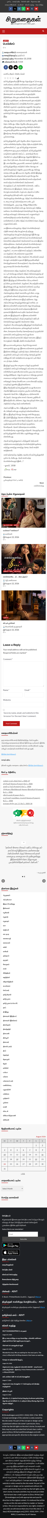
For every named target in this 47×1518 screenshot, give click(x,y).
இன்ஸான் (6, 908)
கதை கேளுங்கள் (7, 1265)
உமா (4, 925)
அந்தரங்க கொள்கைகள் (10, 1284)
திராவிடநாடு (7, 1046)
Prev (3, 881)
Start (22, 876)
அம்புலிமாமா (7, 900)
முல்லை (5, 1102)
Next (44, 881)
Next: (39, 484)
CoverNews (20, 1514)
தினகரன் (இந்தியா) (10, 1016)
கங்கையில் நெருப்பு (16, 1360)
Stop (24, 876)
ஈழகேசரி (6, 913)
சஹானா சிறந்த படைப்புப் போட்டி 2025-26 (17, 803)
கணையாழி (7, 938)
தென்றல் (6, 1055)
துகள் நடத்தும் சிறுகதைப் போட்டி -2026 (17, 786)
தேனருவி (6, 1059)
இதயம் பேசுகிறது (9, 904)
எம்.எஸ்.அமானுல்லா (23, 1377)
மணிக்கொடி (7, 1085)
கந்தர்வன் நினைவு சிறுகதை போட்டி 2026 (18, 784)
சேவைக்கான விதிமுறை (10, 1279)
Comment (8, 659)
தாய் (4, 1007)
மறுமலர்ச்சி (7, 1090)
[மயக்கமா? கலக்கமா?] (23, 513)
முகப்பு (9, 1)
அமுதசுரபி (6, 895)
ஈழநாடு (5, 917)
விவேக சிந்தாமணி (9, 1115)
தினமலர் (6, 1042)
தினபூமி (6, 1038)
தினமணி (6, 1033)
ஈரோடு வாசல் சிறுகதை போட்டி (14, 795)
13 (23, 1155)
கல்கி (5, 947)
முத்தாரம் (6, 1098)
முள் (11, 1391)
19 (17, 1159)
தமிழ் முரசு (6, 999)
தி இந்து (6, 1012)
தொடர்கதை (17, 571)
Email (27, 690)
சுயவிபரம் (21, 5)
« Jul (23, 1174)
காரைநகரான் (22, 52)
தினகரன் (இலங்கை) (10, 1020)
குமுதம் (5, 960)
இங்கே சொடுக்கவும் (8, 754)
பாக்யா (5, 1072)
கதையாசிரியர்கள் (10, 5)
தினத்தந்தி (7, 1029)
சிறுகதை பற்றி (35, 1)
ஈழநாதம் (6, 921)
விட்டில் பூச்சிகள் (9, 623)
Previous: (13, 478)
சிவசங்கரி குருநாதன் (13, 626)
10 (5, 1155)
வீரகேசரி (6, 1120)
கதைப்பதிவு (16, 1)
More (37, 1297)
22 (36, 1159)
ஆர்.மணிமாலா (11, 580)
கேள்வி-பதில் (25, 1)
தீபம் (4, 1051)
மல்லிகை (6, 1094)
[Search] (43, 31)
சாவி (4, 969)
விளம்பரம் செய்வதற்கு (9, 1274)
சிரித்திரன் (6, 973)
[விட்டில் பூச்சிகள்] (23, 605)
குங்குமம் (6, 956)
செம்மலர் (6, 990)
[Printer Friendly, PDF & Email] (10, 469)
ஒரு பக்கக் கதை (8, 525)
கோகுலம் (6, 964)
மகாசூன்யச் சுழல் (17, 1345)
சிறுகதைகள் (23, 19)
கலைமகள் (6, 943)
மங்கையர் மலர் (8, 1081)
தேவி (11, 571)
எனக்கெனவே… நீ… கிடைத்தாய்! (15, 577)
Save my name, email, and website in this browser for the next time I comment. (21, 714)
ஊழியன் (6, 930)
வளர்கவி (8, 534)
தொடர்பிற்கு (39, 5)
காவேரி (5, 951)
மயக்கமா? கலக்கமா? (11, 530)
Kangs (5, 1360)
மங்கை (5, 1077)
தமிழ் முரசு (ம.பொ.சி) (10, 1003)
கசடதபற (6, 934)
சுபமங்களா (6, 986)
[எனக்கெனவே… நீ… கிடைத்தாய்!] (23, 559)
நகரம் (25, 1331)
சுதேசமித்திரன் (8, 982)
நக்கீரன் (6, 1068)
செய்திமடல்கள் (7, 1270)
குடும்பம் (6, 40)
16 (42, 1155)
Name (6, 690)
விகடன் (5, 1111)
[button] (3, 31)
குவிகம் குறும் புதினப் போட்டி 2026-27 (16, 781)
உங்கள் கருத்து (29, 5)
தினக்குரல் (6, 1025)
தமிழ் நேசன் (7, 995)
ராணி (5, 1107)
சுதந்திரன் (6, 977)
